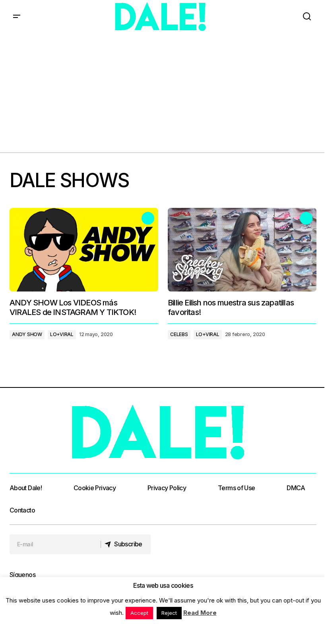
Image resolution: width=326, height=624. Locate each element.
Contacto (22, 510)
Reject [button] (169, 613)
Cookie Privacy (95, 488)
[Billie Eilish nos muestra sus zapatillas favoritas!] (242, 249)
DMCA (296, 488)
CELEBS (179, 334)
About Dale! (26, 488)
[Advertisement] (163, 93)
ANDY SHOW (27, 334)
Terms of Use (236, 488)
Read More (200, 612)
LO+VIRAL (62, 334)
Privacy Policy (166, 488)
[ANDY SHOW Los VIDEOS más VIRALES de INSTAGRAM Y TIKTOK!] (84, 249)
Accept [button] (139, 613)
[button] (16, 16)
